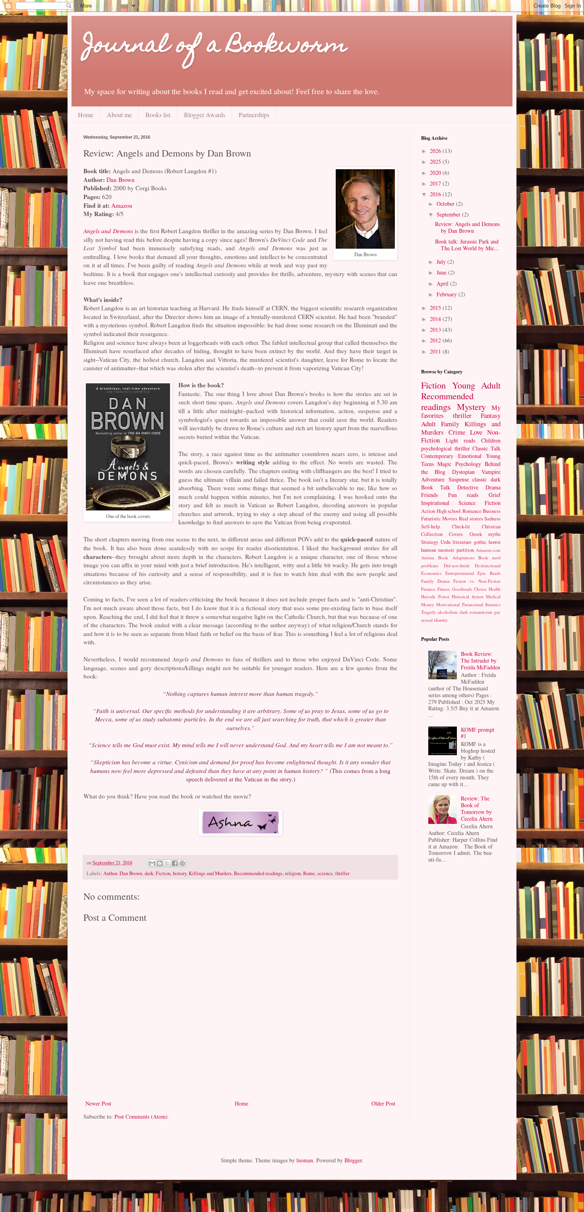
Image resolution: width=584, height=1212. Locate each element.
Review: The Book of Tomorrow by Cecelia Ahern (477, 808)
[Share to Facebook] (175, 863)
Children (491, 440)
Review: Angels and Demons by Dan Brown (467, 227)
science (325, 873)
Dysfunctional (488, 565)
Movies (449, 518)
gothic (480, 542)
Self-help (430, 526)
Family (450, 423)
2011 (436, 351)
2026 (436, 151)
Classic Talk (486, 448)
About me (119, 114)
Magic (444, 464)
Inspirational (435, 502)
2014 (436, 319)
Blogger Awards (204, 114)
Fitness (443, 589)
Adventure (433, 479)
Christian (491, 526)
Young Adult (476, 385)
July (442, 261)
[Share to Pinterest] (182, 863)
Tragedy (428, 612)
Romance (472, 511)
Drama (493, 487)
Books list (157, 114)
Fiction (163, 873)
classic (479, 479)
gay (497, 612)
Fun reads (463, 495)
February (447, 294)
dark (149, 873)
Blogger (353, 1160)
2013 (436, 329)
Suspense (459, 479)
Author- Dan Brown (122, 873)
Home (85, 114)
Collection (432, 534)
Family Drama (435, 581)
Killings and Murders (210, 873)
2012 (436, 340)
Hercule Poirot (435, 596)
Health (495, 589)
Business (492, 511)
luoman (304, 1160)
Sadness (492, 518)
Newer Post (98, 1103)
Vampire (491, 472)
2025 (436, 161)
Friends (429, 495)
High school (449, 511)
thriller (342, 873)
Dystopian (463, 472)
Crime (457, 432)
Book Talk (435, 487)
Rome (309, 873)
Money (427, 604)
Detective (467, 487)
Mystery (471, 406)
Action (428, 511)
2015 (436, 307)
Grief (495, 495)
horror (495, 542)
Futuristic (431, 518)
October (446, 203)
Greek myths (485, 534)
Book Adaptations (456, 558)
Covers (456, 534)
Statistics (493, 604)
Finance (428, 589)
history (179, 873)
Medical (493, 596)
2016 (436, 194)
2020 (436, 172)
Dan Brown (120, 180)
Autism (427, 558)
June (442, 272)
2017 (436, 183)
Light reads (461, 440)
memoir (446, 550)
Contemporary (437, 456)
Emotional (470, 456)
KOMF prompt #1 (477, 733)
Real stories (471, 518)
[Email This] (152, 863)
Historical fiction (467, 596)
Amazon (121, 205)
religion (293, 873)
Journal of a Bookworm (215, 47)
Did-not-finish (457, 565)
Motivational (448, 604)
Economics (431, 573)
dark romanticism (476, 612)
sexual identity (434, 620)
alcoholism (448, 612)
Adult (428, 423)
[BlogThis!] (160, 863)
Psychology (468, 464)
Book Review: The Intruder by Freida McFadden (480, 660)
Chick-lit (461, 526)
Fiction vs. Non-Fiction (477, 581)
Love (476, 432)
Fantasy (491, 415)
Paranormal (472, 604)
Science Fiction (479, 502)
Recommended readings (258, 873)
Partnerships (254, 114)
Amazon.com (488, 550)
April (443, 283)
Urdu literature (456, 542)
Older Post (383, 1103)
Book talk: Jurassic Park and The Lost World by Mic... (467, 245)
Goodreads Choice (469, 589)
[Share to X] (167, 863)
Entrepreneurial (459, 573)
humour (428, 550)
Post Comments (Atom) (141, 1116)
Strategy (429, 542)
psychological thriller (445, 448)
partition (465, 550)
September (449, 214)
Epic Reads (489, 573)
